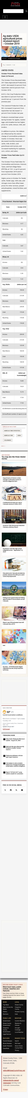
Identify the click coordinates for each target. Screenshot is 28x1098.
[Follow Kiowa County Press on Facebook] (11, 790)
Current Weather (20, 1021)
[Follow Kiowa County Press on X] (5, 790)
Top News (6, 1005)
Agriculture (8, 435)
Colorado (7, 440)
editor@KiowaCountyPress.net (14, 1070)
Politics (5, 1011)
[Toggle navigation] (5, 17)
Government (6, 1021)
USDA (19, 435)
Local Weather (19, 1032)
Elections (5, 1014)
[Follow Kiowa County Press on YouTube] (22, 790)
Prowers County (19, 1011)
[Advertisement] (14, 857)
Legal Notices (7, 1034)
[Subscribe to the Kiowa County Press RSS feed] (16, 790)
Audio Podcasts (7, 1046)
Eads (16, 1014)
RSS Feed (17, 1043)
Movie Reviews (7, 1043)
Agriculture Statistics (12, 430)
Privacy (17, 1050)
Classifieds (6, 1048)
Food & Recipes (7, 1041)
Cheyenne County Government (6, 1030)
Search (17, 1041)
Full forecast (6, 729)
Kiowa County (19, 1005)
